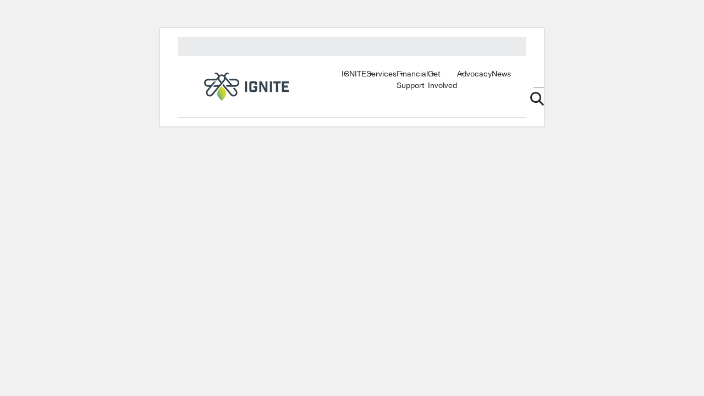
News (501, 74)
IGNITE (354, 74)
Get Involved (442, 80)
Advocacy (474, 74)
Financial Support (412, 80)
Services (381, 74)
